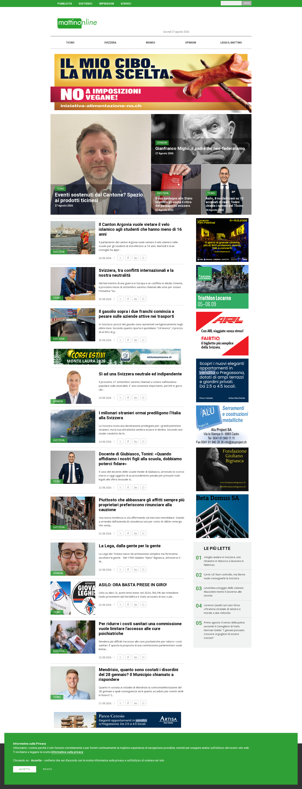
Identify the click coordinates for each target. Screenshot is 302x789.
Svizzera (110, 42)
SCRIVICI (126, 3)
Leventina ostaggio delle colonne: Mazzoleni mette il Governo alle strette (224, 591)
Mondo (150, 42)
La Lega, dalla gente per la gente (130, 545)
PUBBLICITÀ (64, 3)
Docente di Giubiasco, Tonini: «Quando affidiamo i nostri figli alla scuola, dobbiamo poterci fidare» (140, 459)
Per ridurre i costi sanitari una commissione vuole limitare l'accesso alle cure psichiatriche (140, 628)
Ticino (70, 42)
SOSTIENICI (85, 3)
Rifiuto (47, 769)
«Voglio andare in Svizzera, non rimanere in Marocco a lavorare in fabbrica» (224, 560)
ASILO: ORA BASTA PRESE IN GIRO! (133, 584)
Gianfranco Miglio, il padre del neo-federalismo (200, 148)
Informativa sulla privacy (67, 752)
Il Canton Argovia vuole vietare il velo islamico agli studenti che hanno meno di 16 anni (140, 229)
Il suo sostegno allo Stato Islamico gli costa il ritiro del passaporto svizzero (173, 202)
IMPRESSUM (106, 3)
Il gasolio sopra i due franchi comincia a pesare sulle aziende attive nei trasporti (136, 314)
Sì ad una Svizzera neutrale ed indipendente (140, 374)
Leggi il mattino (231, 42)
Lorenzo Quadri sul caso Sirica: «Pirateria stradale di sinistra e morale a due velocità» (222, 609)
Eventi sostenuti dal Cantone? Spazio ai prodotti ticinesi (99, 197)
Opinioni (190, 42)
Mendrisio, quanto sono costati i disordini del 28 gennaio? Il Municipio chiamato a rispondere (138, 674)
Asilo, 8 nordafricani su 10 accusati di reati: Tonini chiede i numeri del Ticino (224, 202)
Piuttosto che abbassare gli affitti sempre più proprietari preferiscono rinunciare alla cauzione (141, 504)
